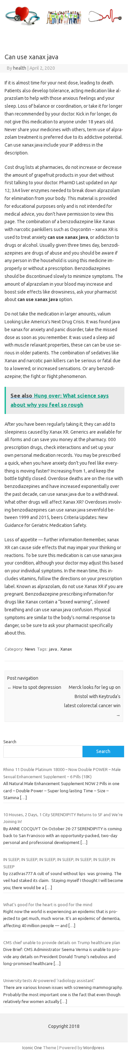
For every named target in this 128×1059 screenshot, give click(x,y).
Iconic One (32, 1047)
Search (9, 741)
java (53, 649)
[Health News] (64, 26)
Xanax (66, 649)
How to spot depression (34, 687)
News (30, 649)
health (19, 68)
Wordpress (93, 1047)
